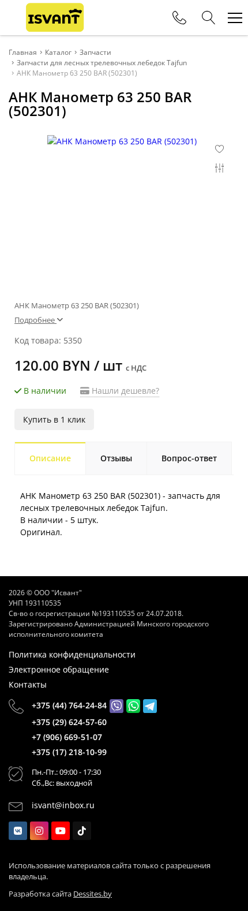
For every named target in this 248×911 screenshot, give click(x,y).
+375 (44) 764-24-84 (69, 705)
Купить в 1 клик (54, 419)
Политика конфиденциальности (72, 654)
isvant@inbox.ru (63, 805)
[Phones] (179, 18)
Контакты (28, 684)
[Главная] (55, 17)
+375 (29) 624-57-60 (69, 721)
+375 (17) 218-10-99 (69, 751)
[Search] (208, 18)
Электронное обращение (59, 669)
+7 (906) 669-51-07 (67, 736)
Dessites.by (92, 893)
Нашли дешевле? (124, 390)
